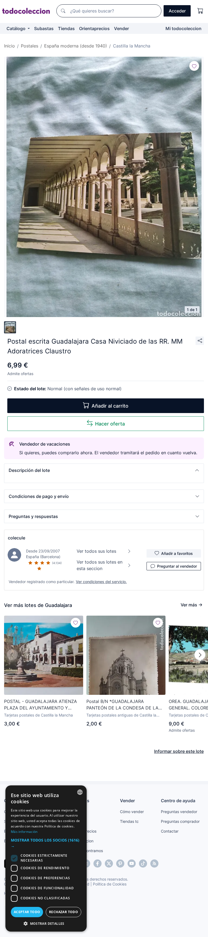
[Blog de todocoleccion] (154, 863)
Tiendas (66, 28)
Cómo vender (132, 811)
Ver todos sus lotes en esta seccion (99, 565)
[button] (104, 470)
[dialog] (46, 858)
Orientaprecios (94, 28)
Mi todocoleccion (183, 28)
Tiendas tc (129, 821)
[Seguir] (194, 66)
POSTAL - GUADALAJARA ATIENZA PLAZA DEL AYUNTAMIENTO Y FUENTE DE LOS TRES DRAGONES (40, 705)
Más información (24, 831)
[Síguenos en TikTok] (143, 863)
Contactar (169, 831)
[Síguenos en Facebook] (97, 863)
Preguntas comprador (180, 821)
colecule (16, 538)
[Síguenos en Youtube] (132, 863)
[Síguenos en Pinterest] (120, 863)
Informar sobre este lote (179, 751)
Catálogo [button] (16, 28)
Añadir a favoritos (177, 553)
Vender (121, 28)
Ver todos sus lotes (96, 551)
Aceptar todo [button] (27, 912)
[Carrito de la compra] (200, 10)
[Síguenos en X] (109, 863)
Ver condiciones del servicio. (101, 581)
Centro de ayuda (178, 800)
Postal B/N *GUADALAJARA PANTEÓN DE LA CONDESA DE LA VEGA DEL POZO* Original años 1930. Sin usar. (125, 705)
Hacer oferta (110, 424)
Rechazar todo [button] (63, 912)
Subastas (44, 28)
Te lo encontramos (86, 850)
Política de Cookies (109, 884)
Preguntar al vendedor (177, 566)
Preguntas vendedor (179, 811)
